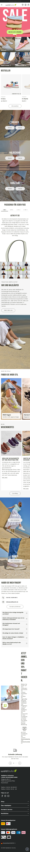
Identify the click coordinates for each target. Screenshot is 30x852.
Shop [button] (2, 801)
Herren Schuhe (20, 65)
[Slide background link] (15, 22)
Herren (20, 127)
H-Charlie (25, 98)
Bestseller (4, 50)
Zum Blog (15, 493)
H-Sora (3, 98)
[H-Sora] (11, 84)
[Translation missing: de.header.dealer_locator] (22, 4)
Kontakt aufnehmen (15, 606)
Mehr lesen (4, 477)
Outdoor (18, 50)
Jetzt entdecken (15, 520)
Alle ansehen (15, 106)
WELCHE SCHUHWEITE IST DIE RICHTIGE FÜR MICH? (10, 459)
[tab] (4, 210)
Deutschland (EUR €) (8, 843)
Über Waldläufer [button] (6, 805)
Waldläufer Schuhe (10, 848)
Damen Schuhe (5, 65)
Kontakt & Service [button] (6, 809)
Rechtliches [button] (4, 813)
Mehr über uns (8, 310)
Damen (10, 127)
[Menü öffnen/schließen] (1, 4)
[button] (27, 849)
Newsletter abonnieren (24, 728)
